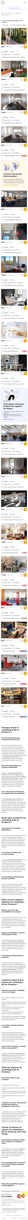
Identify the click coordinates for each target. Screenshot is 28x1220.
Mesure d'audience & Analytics (9, 1212)
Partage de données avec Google (10, 1210)
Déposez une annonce (8, 419)
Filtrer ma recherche (15, 8)
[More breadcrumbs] (5, 17)
